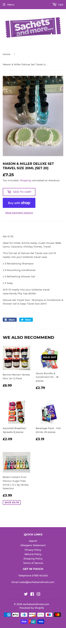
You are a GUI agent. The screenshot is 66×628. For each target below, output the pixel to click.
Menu (10, 4)
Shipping (25, 180)
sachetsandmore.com (36, 604)
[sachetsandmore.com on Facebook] (32, 594)
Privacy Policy (33, 549)
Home (6, 54)
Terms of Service (33, 562)
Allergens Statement (33, 545)
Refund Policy (33, 554)
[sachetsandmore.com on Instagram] (38, 594)
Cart (60, 4)
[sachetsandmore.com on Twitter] (26, 594)
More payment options (19, 212)
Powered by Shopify (31, 607)
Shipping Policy (33, 558)
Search (33, 540)
